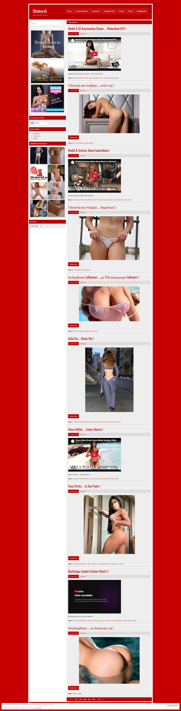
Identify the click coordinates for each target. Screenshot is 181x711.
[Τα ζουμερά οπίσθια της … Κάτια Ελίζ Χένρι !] (56, 155)
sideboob (107, 78)
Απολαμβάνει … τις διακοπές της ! (91, 628)
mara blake (79, 143)
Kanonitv (36, 134)
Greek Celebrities (82, 11)
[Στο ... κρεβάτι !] (56, 191)
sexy (90, 78)
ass (73, 78)
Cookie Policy (37, 708)
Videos (130, 11)
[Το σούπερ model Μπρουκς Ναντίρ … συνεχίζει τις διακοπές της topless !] (38, 155)
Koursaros (36, 136)
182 (89, 699)
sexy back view (98, 78)
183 (93, 699)
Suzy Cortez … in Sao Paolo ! (84, 486)
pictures (91, 422)
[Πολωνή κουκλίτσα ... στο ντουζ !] (38, 191)
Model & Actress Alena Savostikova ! (89, 150)
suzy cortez (120, 564)
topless (88, 270)
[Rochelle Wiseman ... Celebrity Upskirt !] (38, 208)
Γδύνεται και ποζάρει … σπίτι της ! (91, 85)
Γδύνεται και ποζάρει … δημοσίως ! (92, 207)
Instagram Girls (109, 11)
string (112, 78)
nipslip (98, 200)
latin (89, 564)
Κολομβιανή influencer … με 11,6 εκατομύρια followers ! (103, 277)
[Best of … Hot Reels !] (38, 173)
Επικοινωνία (141, 11)
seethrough (94, 331)
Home (69, 11)
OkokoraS (40, 11)
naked (91, 143)
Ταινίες (35, 138)
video (117, 78)
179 (76, 699)
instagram (80, 331)
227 (99, 699)
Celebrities (96, 11)
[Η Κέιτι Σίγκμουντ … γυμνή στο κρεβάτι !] (56, 208)
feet (81, 78)
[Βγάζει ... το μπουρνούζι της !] (56, 173)
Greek (36, 123)
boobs (77, 78)
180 (80, 699)
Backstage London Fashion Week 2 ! (88, 571)
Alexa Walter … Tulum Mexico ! (85, 429)
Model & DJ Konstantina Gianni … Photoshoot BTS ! (97, 28)
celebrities (83, 200)
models (85, 78)
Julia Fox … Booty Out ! (81, 338)
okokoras (83, 33)
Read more (73, 137)
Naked (121, 11)
